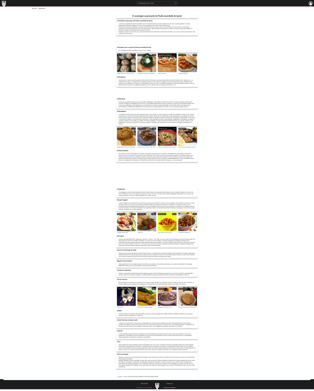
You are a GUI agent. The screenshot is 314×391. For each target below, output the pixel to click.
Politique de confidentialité (144, 387)
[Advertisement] (157, 40)
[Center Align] (176, 2)
